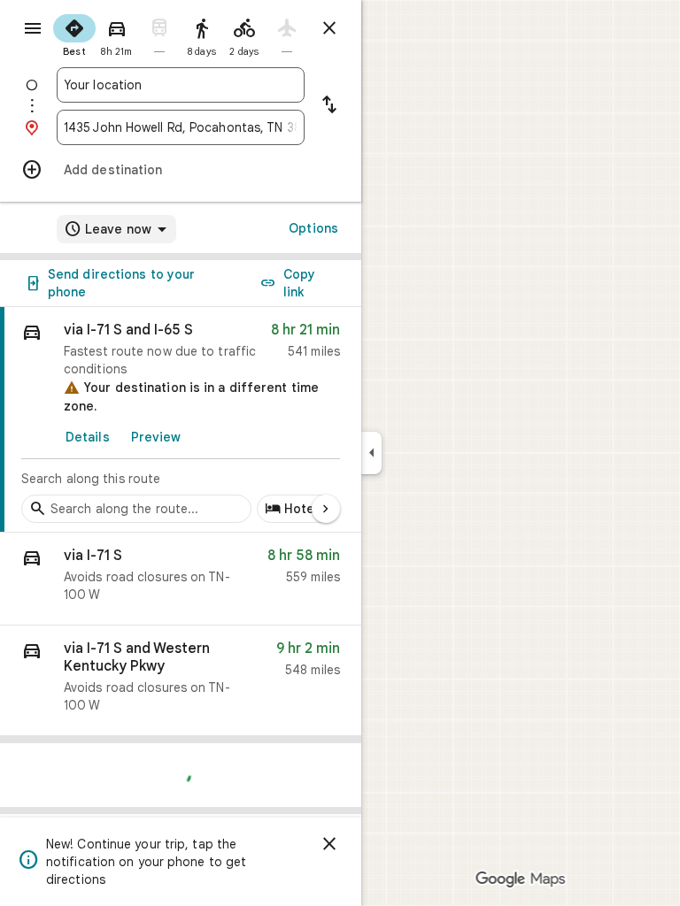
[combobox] (181, 85)
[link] (180, 420)
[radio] (74, 34)
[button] (180, 579)
